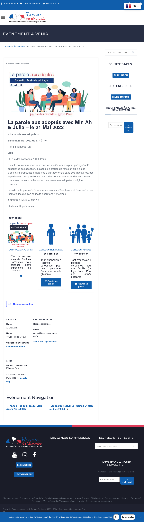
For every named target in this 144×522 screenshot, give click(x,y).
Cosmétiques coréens (95, 501)
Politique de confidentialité (31, 498)
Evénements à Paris (15, 346)
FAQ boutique (97, 498)
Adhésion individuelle (51, 250)
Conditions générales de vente (58, 498)
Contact (125, 498)
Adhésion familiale (81, 250)
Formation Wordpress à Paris (62, 501)
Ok (116, 517)
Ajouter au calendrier (23, 304)
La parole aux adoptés (21, 250)
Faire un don (121, 75)
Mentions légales (10, 498)
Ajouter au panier (52, 282)
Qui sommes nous (113, 498)
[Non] (140, 517)
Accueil (8, 46)
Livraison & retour (81, 498)
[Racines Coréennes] (27, 17)
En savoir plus (128, 517)
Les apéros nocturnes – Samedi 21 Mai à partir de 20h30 (71, 407)
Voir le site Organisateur (44, 341)
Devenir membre (120, 97)
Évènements (19, 46)
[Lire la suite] (21, 276)
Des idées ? (136, 498)
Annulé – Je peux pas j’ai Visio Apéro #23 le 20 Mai (24, 407)
